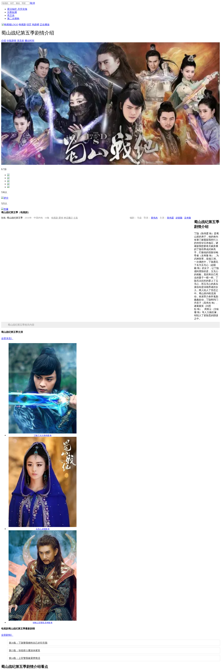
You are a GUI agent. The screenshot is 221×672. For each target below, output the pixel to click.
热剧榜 (35, 24)
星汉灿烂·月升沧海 (17, 9)
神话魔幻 (68, 218)
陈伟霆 (170, 218)
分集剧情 (11, 40)
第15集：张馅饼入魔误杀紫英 (24, 650)
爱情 (61, 218)
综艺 (29, 24)
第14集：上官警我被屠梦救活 (24, 658)
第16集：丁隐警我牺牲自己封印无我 (28, 643)
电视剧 (22, 24)
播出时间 (29, 40)
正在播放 (44, 24)
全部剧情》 (7, 635)
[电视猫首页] (10, 24)
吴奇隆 (187, 218)
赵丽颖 (179, 218)
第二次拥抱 (13, 18)
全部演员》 (7, 338)
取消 (32, 3)
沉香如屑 (12, 12)
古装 (75, 218)
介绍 (3, 40)
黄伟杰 (154, 218)
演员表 (20, 40)
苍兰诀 (10, 15)
